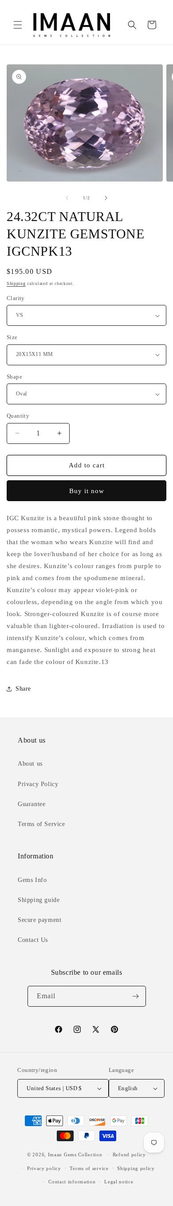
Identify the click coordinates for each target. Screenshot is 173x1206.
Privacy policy (44, 1168)
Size (12, 337)
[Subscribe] (135, 996)
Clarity (16, 298)
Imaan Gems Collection (75, 1154)
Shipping (16, 283)
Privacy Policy (38, 784)
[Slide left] (67, 198)
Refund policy (129, 1154)
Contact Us (33, 940)
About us (30, 763)
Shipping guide (38, 900)
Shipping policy (136, 1168)
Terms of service (89, 1168)
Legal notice (118, 1181)
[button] (18, 25)
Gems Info (32, 880)
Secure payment (39, 920)
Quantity (18, 415)
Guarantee (31, 804)
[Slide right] (106, 198)
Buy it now (86, 490)
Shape (14, 376)
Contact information (71, 1181)
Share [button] (23, 688)
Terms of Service (41, 824)
